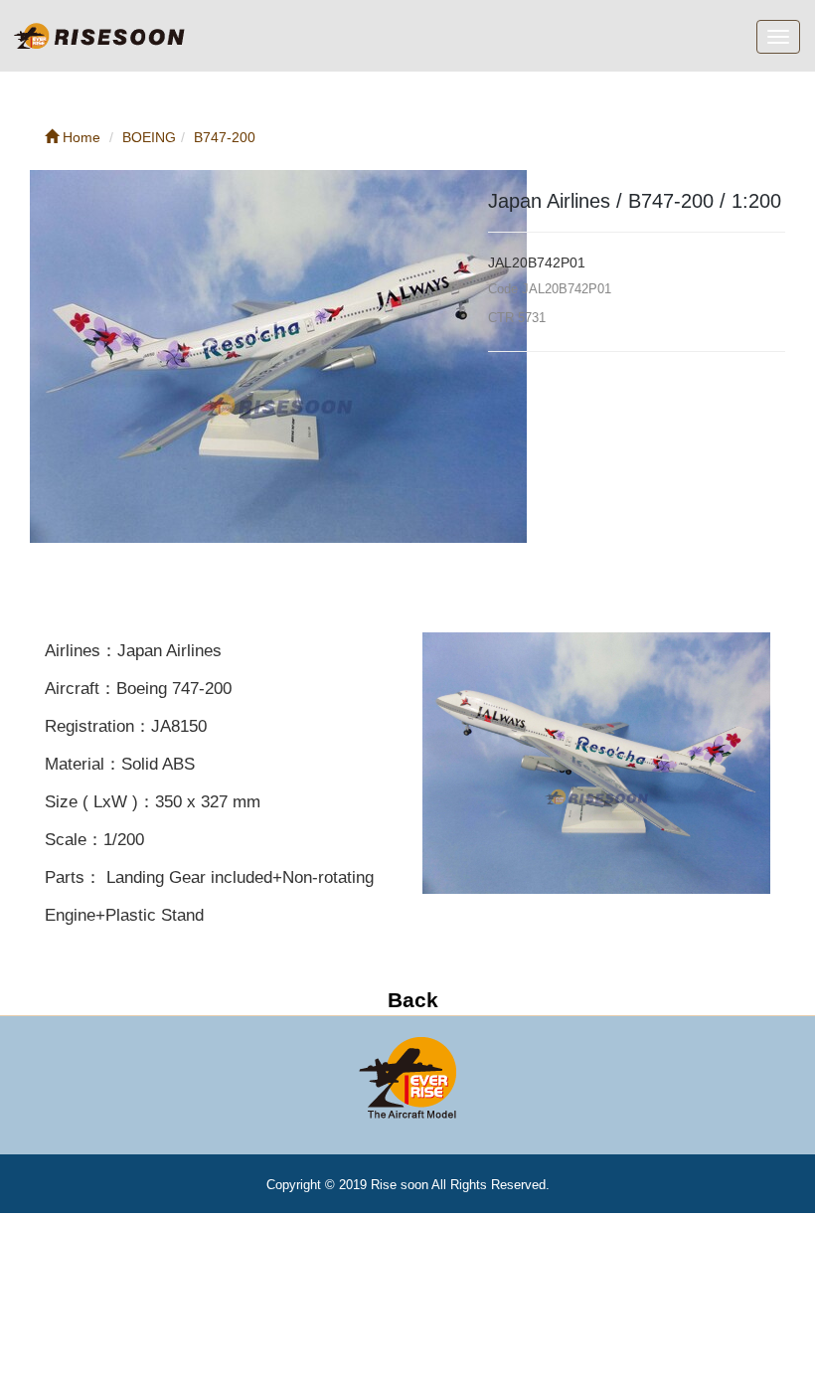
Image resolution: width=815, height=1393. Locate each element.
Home (79, 137)
